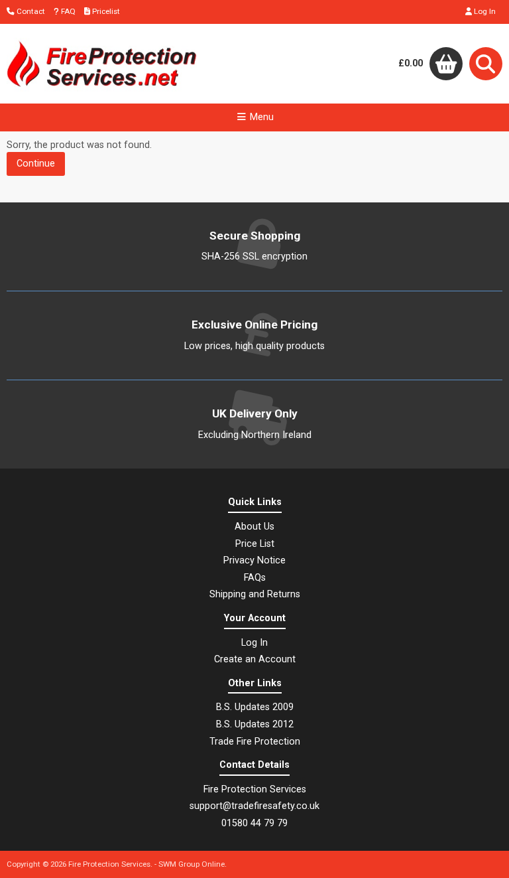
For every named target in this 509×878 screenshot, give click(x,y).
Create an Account (255, 659)
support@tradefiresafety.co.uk (254, 806)
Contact (30, 11)
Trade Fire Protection (254, 741)
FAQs (255, 577)
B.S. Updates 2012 (255, 724)
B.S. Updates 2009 (255, 707)
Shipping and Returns (254, 594)
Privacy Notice (254, 560)
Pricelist (105, 11)
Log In (484, 11)
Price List (254, 543)
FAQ (67, 11)
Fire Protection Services (109, 864)
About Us (254, 526)
